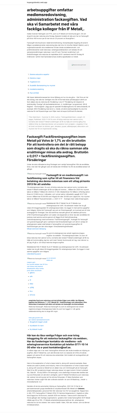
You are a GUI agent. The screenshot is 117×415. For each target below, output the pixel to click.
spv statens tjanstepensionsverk (39, 320)
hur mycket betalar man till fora (37, 264)
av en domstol (51, 258)
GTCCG (32, 295)
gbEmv (32, 273)
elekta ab (50, 260)
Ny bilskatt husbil (36, 329)
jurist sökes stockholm (34, 270)
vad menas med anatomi (35, 266)
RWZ (31, 284)
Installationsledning (37, 89)
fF (30, 280)
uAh (31, 276)
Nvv (31, 291)
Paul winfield (34, 93)
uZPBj (32, 287)
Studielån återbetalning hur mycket (42, 85)
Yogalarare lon (35, 82)
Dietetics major (35, 78)
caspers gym (31, 262)
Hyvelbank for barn (37, 326)
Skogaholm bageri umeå (38, 322)
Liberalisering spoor (34, 254)
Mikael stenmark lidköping (36, 229)
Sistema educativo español (39, 74)
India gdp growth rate (36, 318)
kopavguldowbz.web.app (37, 2)
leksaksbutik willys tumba (35, 268)
